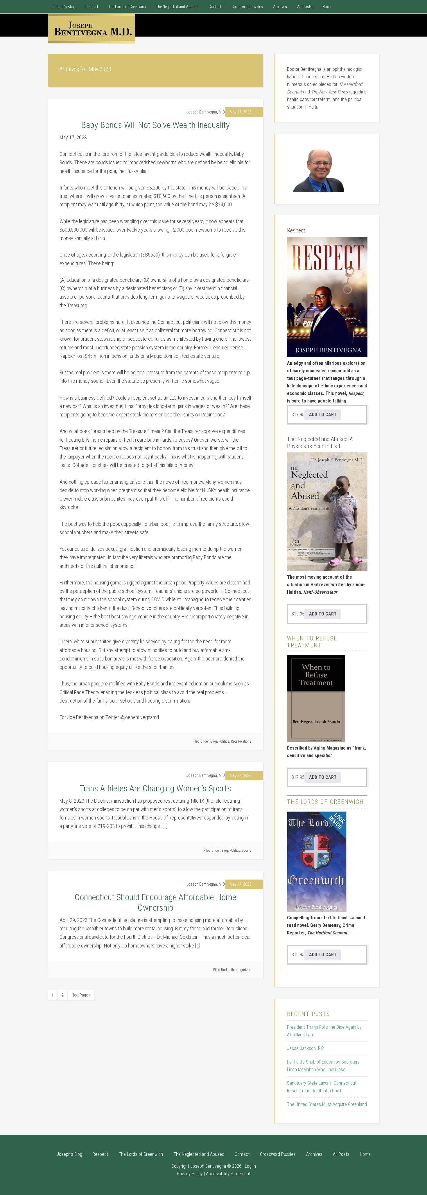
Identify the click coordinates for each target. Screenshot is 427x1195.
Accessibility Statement (228, 1173)
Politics (224, 741)
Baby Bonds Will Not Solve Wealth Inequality (155, 125)
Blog (213, 741)
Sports (246, 851)
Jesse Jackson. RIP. (305, 1048)
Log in (250, 1166)
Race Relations (241, 741)
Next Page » (81, 995)
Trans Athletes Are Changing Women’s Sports (155, 788)
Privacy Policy (190, 1173)
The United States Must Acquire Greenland (327, 1104)
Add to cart (323, 414)
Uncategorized (241, 970)
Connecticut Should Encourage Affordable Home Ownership (155, 902)
